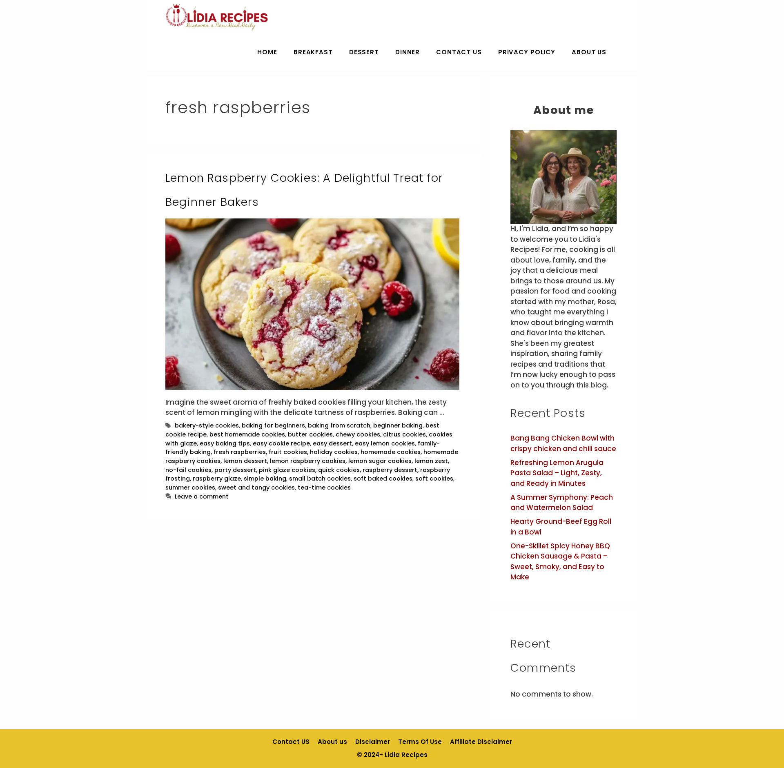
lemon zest (431, 461)
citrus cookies (404, 434)
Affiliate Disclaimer (481, 741)
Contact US (459, 52)
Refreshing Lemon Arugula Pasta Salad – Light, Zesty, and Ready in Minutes (557, 473)
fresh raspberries (240, 452)
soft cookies (434, 478)
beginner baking (398, 425)
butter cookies (310, 434)
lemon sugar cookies (380, 461)
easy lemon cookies (385, 443)
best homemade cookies (247, 434)
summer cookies (190, 487)
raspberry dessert (390, 470)
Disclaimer (372, 741)
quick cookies (339, 470)
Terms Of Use (420, 741)
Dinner (407, 52)
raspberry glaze (217, 478)
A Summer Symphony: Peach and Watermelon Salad (561, 502)
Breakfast (313, 52)
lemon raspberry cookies (307, 461)
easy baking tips (225, 443)
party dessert (235, 470)
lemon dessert (245, 461)
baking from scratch (339, 425)
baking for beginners (273, 425)
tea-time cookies (324, 487)
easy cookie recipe (281, 443)
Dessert (364, 52)
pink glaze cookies (287, 470)
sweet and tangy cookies (256, 487)
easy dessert (332, 443)
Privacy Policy (526, 52)
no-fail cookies (188, 470)
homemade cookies (391, 452)
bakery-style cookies (207, 425)
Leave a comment (202, 496)
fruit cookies (288, 452)
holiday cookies (334, 452)
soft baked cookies (383, 478)
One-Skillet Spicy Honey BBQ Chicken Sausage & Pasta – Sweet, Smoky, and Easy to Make (560, 561)
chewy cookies (358, 434)
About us (589, 52)
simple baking (265, 478)
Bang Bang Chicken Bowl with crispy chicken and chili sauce (563, 443)
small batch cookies (320, 478)
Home (267, 52)
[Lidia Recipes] (217, 17)
